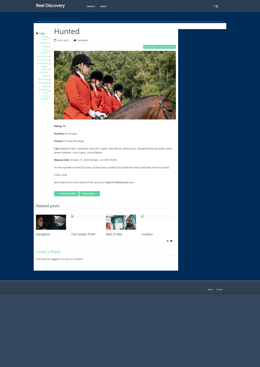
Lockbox (147, 234)
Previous (169, 205)
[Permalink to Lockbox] (156, 222)
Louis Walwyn (42, 63)
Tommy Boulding (44, 97)
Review (45, 86)
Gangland (43, 234)
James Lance (42, 56)
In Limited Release (73, 19)
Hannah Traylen (44, 38)
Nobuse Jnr (43, 82)
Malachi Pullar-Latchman (44, 69)
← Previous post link (66, 193)
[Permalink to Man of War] (121, 222)
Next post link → (89, 193)
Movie (45, 76)
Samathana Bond (43, 91)
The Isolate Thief (83, 234)
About (103, 6)
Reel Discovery (50, 5)
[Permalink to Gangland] (51, 222)
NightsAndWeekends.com (119, 182)
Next (173, 205)
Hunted (45, 46)
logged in (56, 259)
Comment (82, 40)
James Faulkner (44, 51)
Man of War (114, 234)
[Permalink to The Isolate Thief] (86, 222)
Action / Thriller (57, 19)
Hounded (44, 43)
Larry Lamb (43, 60)
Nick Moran (43, 79)
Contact (91, 6)
